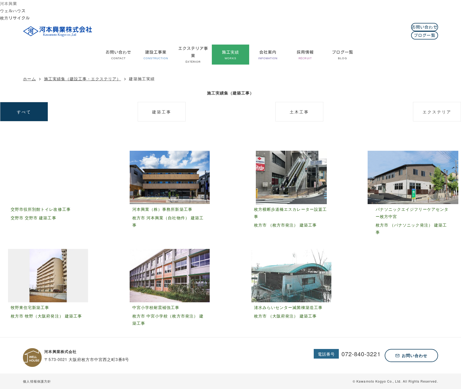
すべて (24, 111)
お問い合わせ (424, 27)
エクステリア (437, 111)
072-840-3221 (361, 354)
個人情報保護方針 (37, 381)
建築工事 (161, 111)
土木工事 (299, 111)
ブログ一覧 (424, 35)
